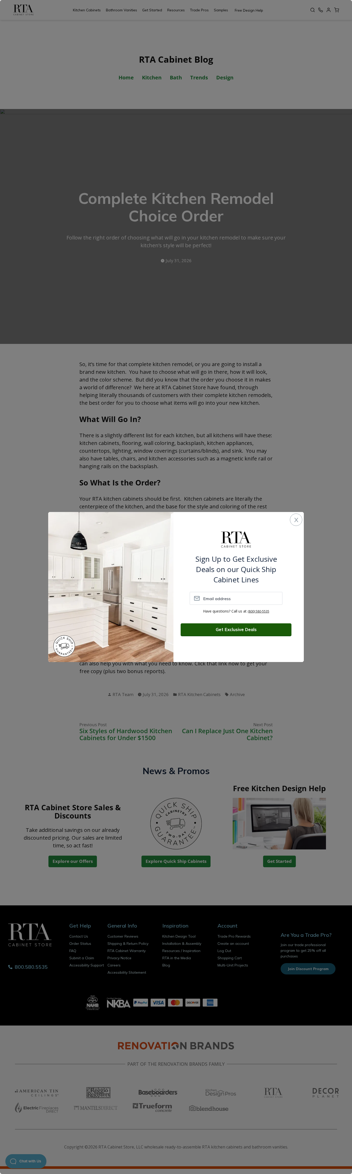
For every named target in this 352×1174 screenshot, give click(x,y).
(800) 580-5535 (258, 611)
